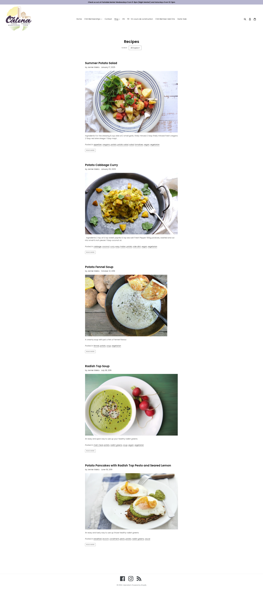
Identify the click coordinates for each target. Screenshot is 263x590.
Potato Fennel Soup (99, 267)
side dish (137, 246)
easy (117, 246)
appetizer (98, 144)
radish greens (116, 445)
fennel (96, 346)
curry (112, 246)
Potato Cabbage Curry (101, 165)
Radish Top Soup (97, 366)
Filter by (124, 48)
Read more (90, 150)
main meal (98, 445)
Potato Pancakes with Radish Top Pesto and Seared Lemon (128, 465)
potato (114, 144)
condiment (114, 539)
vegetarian (155, 144)
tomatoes (139, 144)
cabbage (97, 246)
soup (109, 346)
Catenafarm (127, 585)
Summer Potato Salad (101, 63)
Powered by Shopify (139, 585)
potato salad (122, 144)
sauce (147, 539)
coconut (105, 246)
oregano (106, 144)
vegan (146, 144)
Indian (123, 246)
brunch (106, 539)
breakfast (98, 539)
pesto (122, 539)
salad (131, 144)
